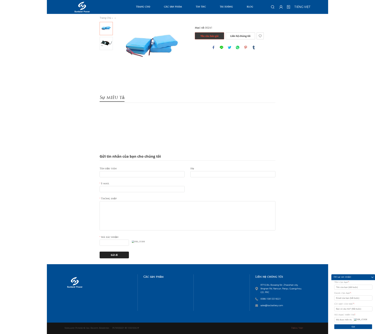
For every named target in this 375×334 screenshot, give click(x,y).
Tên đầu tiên (108, 169)
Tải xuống (226, 7)
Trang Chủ (143, 7)
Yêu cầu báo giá (209, 36)
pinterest (245, 47)
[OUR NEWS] (74, 289)
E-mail (104, 184)
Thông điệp (108, 199)
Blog (250, 7)
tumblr (254, 47)
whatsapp (237, 47)
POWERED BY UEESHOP (125, 328)
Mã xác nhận (109, 237)
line (221, 47)
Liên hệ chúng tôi (240, 36)
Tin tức (201, 7)
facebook (213, 47)
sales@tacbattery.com (271, 305)
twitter (229, 47)
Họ (192, 169)
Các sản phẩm (173, 7)
